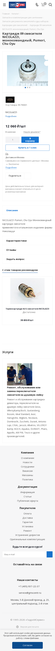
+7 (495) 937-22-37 (29, 586)
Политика (27, 479)
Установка (27, 526)
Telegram (19, 571)
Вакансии (27, 470)
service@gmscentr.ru (30, 592)
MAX (34, 571)
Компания (27, 452)
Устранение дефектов (27, 534)
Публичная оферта (27, 500)
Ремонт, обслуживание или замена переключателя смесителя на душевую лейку (25, 391)
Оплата (27, 513)
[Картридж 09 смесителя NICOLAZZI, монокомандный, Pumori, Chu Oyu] (27, 70)
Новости (27, 462)
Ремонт (27, 530)
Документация (27, 486)
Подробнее (11, 167)
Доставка (27, 517)
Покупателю (28, 508)
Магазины (27, 475)
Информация (27, 492)
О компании (27, 457)
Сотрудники (27, 466)
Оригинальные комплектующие (27, 539)
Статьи (27, 496)
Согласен (27, 645)
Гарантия (27, 522)
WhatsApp (27, 571)
